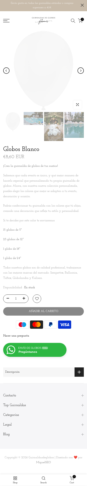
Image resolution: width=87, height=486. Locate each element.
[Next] (80, 70)
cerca (82, 5)
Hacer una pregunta (16, 335)
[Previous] (6, 70)
